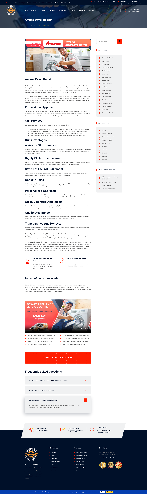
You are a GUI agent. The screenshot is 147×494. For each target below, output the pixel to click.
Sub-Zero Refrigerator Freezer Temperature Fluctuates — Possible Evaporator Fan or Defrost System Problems (43, 2)
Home (26, 10)
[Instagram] (128, 3)
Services (33, 10)
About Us (52, 10)
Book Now (91, 10)
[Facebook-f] (125, 3)
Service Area (62, 10)
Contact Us (81, 10)
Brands (44, 10)
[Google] (136, 3)
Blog (73, 10)
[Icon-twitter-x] (132, 3)
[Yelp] (140, 3)
